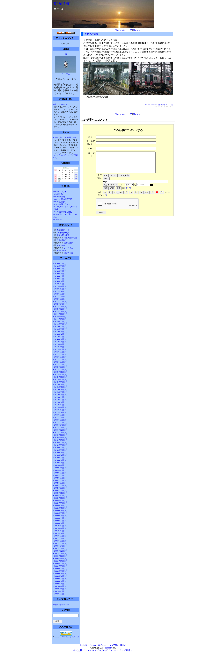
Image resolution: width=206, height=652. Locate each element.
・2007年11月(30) (60, 528)
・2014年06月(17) (60, 329)
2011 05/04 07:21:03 (151, 105)
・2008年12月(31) (60, 495)
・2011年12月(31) (60, 405)
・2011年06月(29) (60, 420)
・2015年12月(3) (59, 284)
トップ (129, 30)
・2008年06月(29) (60, 511)
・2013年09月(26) (60, 352)
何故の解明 (161, 105)
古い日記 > (137, 30)
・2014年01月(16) (60, 342)
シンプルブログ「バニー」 (105, 650)
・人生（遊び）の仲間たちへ (64, 137)
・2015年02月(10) (60, 309)
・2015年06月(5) (59, 299)
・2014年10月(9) (59, 319)
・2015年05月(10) (60, 301)
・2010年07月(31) (60, 448)
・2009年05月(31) (60, 483)
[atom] (70, 33)
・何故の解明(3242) (61, 605)
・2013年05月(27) (60, 362)
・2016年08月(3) (59, 266)
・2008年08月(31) (60, 506)
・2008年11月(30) (60, 498)
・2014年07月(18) (60, 327)
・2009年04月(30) (60, 485)
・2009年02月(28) (60, 490)
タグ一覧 (127, 188)
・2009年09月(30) (60, 473)
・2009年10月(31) (60, 470)
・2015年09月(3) (59, 291)
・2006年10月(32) (60, 561)
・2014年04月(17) (60, 334)
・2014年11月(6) (59, 316)
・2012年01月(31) (60, 402)
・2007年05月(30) (60, 543)
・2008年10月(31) (60, 501)
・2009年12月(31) (60, 465)
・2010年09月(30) (60, 443)
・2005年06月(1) (59, 594)
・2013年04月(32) (60, 364)
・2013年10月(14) (60, 349)
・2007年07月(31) (60, 538)
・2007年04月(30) (60, 546)
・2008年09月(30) (60, 503)
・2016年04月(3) (59, 274)
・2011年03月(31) (60, 427)
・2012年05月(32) (60, 392)
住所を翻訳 (61, 240)
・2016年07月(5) (59, 269)
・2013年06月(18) (60, 359)
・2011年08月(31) (60, 415)
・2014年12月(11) (60, 314)
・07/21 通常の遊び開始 (62, 212)
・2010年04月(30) (60, 455)
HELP (123, 645)
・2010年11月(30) (60, 437)
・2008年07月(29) (60, 508)
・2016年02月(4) (59, 279)
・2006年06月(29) (60, 571)
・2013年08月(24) (60, 354)
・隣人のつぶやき (60, 104)
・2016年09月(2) (59, 264)
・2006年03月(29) (60, 579)
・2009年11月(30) (60, 468)
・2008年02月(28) (60, 521)
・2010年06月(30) (60, 450)
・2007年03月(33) (60, 548)
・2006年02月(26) (60, 581)
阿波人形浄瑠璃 (63, 235)
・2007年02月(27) (60, 551)
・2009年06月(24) (60, 480)
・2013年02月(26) (60, 369)
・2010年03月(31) (60, 458)
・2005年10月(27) (60, 591)
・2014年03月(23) (60, 337)
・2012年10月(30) (60, 380)
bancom (108, 648)
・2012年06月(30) (60, 390)
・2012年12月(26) (60, 374)
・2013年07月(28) (60, 357)
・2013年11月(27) (60, 347)
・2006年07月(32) (60, 569)
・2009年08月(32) (60, 475)
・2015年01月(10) (60, 311)
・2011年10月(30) (60, 410)
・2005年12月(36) (60, 586)
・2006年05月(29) (60, 574)
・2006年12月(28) (60, 556)
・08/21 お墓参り (60, 202)
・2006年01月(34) (60, 584)
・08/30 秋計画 (59, 197)
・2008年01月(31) (60, 523)
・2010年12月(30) (60, 435)
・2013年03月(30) (60, 367)
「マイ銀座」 (126, 650)
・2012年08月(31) (60, 385)
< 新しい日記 (120, 30)
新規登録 (113, 645)
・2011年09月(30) (60, 412)
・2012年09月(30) (60, 382)
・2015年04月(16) (60, 304)
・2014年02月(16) (60, 339)
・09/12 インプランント (62, 192)
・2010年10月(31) (60, 440)
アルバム (65, 74)
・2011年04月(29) (60, 425)
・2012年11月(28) (60, 377)
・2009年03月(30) (60, 488)
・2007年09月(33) (60, 533)
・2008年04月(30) (60, 516)
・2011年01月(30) (60, 432)
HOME (83, 645)
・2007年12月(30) (60, 526)
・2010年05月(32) (60, 453)
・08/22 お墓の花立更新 (62, 199)
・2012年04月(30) (60, 395)
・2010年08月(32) (60, 445)
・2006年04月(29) (60, 576)
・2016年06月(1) (59, 271)
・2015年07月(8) (59, 296)
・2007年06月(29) (60, 541)
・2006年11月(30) (60, 558)
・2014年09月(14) (60, 322)
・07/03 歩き (58, 219)
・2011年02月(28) (60, 430)
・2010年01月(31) (60, 463)
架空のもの (61, 250)
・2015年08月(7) (59, 294)
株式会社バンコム (82, 650)
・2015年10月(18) (60, 289)
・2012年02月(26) (60, 400)
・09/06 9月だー (59, 194)
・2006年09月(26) (60, 564)
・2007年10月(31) (60, 531)
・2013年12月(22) (60, 344)
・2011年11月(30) (60, 407)
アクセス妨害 (91, 34)
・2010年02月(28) (60, 460)
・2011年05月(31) (60, 422)
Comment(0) (169, 105)
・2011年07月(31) (60, 417)
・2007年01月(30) (60, 553)
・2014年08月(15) (60, 324)
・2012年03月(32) (60, 397)
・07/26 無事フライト (61, 204)
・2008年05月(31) (60, 513)
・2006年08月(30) (60, 566)
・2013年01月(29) (60, 372)
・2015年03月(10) (60, 306)
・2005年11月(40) (60, 589)
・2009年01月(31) (60, 493)
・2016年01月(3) (59, 281)
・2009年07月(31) (60, 478)
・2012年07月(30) (60, 387)
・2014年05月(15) (60, 332)
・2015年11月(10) (60, 286)
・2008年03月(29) (60, 518)
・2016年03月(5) (59, 276)
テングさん (61, 245)
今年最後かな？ (63, 230)
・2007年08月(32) (60, 536)
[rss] (61, 33)
